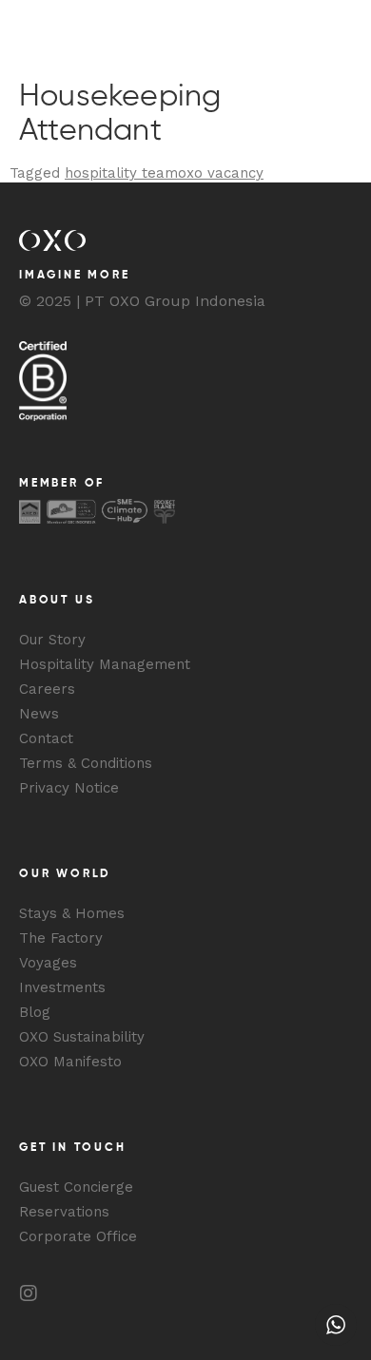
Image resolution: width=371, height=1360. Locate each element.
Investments (62, 987)
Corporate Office (78, 1236)
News (39, 713)
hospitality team (121, 173)
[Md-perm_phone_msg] (67, 1293)
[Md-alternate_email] (105, 1293)
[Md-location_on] (143, 1293)
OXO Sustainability (82, 1036)
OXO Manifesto (70, 1061)
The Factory (61, 938)
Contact (46, 738)
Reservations (64, 1211)
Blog (34, 1012)
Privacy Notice (69, 787)
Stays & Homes (72, 913)
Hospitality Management (104, 664)
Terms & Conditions (85, 763)
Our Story (52, 639)
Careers (47, 689)
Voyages (48, 962)
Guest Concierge (76, 1187)
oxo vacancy (221, 173)
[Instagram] (29, 1293)
